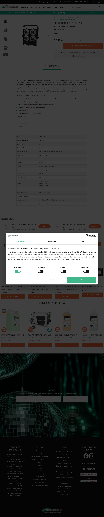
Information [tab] (52, 241)
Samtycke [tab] (21, 241)
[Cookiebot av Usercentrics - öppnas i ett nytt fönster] (87, 235)
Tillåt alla (81, 280)
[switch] (40, 271)
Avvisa (51, 280)
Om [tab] (82, 241)
